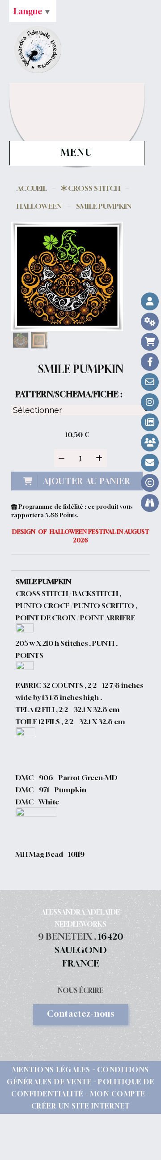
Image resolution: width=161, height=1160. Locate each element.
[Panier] (150, 342)
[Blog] (150, 422)
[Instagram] (150, 402)
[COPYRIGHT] (150, 483)
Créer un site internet (80, 1106)
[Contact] (150, 382)
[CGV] (150, 322)
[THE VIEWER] (150, 503)
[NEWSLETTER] (150, 463)
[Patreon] (150, 442)
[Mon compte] (150, 301)
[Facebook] (150, 362)
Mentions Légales (51, 1069)
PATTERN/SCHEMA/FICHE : (69, 394)
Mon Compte (117, 1094)
